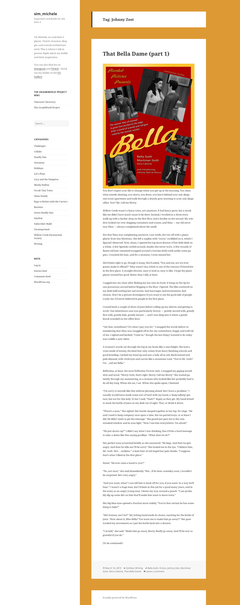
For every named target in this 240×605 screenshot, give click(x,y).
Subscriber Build (43, 223)
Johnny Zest (173, 568)
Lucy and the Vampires (46, 179)
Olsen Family (41, 196)
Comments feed (42, 276)
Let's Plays (39, 173)
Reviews (38, 207)
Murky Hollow (41, 184)
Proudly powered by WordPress (120, 597)
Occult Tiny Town (43, 190)
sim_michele (45, 13)
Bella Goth (153, 568)
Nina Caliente (116, 571)
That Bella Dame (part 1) (136, 53)
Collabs (38, 151)
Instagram (40, 68)
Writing (38, 243)
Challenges (40, 146)
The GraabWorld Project (47, 107)
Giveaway (39, 162)
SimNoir (38, 218)
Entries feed (40, 270)
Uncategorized (41, 229)
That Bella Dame (132, 571)
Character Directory (45, 101)
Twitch (55, 68)
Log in (37, 265)
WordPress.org (42, 282)
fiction (163, 568)
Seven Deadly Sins (43, 212)
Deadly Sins (40, 157)
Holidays (38, 168)
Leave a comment (155, 571)
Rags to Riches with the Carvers (51, 201)
